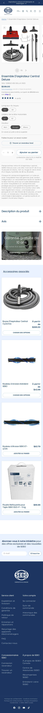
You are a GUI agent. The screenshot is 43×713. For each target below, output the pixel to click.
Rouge (15, 127)
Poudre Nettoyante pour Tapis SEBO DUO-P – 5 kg (14, 506)
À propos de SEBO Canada (32, 662)
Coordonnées (14, 702)
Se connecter (29, 601)
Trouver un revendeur (7, 671)
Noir (5, 127)
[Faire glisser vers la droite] (26, 70)
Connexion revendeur (7, 664)
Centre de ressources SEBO (31, 669)
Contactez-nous (9, 643)
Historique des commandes (30, 614)
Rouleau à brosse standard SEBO (15, 385)
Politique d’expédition (31, 701)
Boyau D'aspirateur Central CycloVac (15, 322)
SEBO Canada (29, 702)
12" (5, 118)
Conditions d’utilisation (30, 699)
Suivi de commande (28, 606)
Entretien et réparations (7, 623)
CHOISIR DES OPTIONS (21, 333)
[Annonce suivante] (39, 3)
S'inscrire (35, 553)
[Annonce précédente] (4, 3)
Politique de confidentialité (13, 699)
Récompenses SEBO (30, 676)
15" (12, 118)
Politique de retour (8, 616)
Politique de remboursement (13, 701)
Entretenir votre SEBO (31, 683)
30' (5, 110)
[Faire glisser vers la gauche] (17, 70)
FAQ (4, 639)
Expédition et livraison (8, 602)
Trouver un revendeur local (23, 143)
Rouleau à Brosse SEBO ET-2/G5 (15, 447)
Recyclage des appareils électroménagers (10, 631)
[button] (27, 11)
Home (4, 19)
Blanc (25, 127)
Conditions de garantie (8, 609)
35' (13, 110)
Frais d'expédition (7, 89)
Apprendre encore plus (21, 252)
